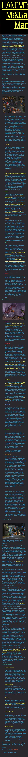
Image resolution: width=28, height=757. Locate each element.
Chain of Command (9, 667)
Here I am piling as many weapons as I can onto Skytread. (13, 46)
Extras (24, 5)
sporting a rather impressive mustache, (15, 261)
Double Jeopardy (9, 684)
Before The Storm (9, 726)
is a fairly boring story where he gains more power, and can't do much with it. (15, 363)
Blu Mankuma (18, 259)
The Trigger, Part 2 (9, 711)
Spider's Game (19, 561)
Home (3, 5)
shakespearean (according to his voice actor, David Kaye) (15, 324)
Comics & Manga (16, 15)
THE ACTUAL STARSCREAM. (14, 367)
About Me (7, 10)
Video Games (20, 10)
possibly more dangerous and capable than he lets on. (15, 203)
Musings (12, 5)
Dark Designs (8, 697)
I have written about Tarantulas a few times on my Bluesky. (15, 383)
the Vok (20, 587)
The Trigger (22, 603)
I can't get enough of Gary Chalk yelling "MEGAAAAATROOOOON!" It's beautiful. (14, 651)
